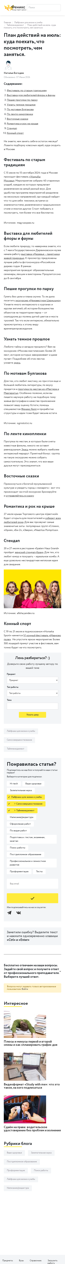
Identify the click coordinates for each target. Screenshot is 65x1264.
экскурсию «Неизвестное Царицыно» (38, 301)
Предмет (11, 674)
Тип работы (12, 687)
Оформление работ (20, 824)
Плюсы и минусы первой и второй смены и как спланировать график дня (30, 1043)
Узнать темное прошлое (21, 105)
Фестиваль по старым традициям (27, 91)
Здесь (24, 450)
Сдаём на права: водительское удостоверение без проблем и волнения (32, 1129)
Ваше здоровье (33, 783)
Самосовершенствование (19, 740)
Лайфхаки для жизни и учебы (28, 22)
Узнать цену (32, 714)
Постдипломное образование (25, 854)
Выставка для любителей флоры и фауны (31, 95)
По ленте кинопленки (20, 114)
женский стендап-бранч (29, 552)
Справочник (36, 1260)
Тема (9, 700)
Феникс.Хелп (29, 409)
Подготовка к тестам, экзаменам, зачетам (27, 839)
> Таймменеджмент (22, 810)
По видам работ (18, 830)
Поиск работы (17, 847)
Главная (7, 22)
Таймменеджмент (15, 25)
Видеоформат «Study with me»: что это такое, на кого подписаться (32, 1086)
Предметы (7, 1260)
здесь (17, 363)
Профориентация (19, 871)
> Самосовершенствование (26, 804)
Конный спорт (15, 133)
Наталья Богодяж (14, 73)
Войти (25, 989)
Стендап (12, 128)
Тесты (39, 871)
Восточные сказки (17, 119)
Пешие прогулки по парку (22, 100)
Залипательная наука (21, 790)
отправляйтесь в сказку (20, 496)
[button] (32, 971)
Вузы (21, 1260)
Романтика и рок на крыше (22, 124)
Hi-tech (14, 783)
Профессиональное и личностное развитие (28, 863)
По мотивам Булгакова (20, 109)
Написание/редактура (21, 817)
